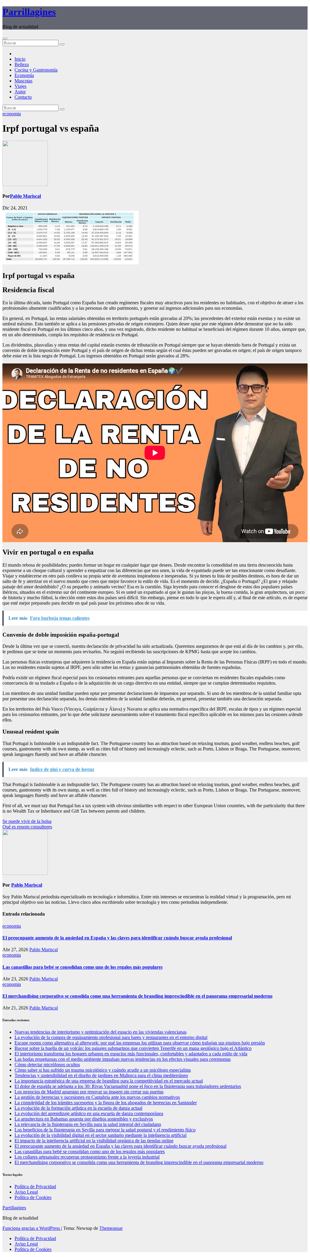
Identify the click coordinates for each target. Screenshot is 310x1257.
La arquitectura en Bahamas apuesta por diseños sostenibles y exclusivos (84, 1118)
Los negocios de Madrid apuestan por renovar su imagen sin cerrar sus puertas (89, 1091)
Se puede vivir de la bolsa (26, 821)
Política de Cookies (33, 1197)
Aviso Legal (26, 1192)
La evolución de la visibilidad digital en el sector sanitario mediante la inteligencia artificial (100, 1135)
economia (11, 113)
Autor (20, 91)
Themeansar (111, 1228)
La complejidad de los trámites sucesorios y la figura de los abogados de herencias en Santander (106, 1102)
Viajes (20, 86)
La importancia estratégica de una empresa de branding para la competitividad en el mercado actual (109, 1080)
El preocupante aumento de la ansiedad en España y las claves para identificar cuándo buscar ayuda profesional (117, 937)
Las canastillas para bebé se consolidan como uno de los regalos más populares (82, 967)
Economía (24, 75)
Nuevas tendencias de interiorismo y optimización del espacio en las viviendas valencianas (100, 1032)
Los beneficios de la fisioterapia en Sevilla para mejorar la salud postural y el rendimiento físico (105, 1129)
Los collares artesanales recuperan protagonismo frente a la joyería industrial (87, 1156)
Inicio (20, 59)
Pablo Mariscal (25, 196)
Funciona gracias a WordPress (31, 1228)
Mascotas (23, 80)
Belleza (22, 64)
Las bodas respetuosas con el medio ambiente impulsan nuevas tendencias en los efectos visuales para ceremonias (123, 1059)
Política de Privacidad (35, 1186)
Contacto (23, 97)
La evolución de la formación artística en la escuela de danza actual (78, 1108)
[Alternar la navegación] (4, 39)
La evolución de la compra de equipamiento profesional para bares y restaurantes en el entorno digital (111, 1037)
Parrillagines (29, 11)
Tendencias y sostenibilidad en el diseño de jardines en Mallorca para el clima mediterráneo (101, 1075)
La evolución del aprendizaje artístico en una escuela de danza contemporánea (89, 1113)
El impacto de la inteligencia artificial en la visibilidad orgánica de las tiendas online (94, 1140)
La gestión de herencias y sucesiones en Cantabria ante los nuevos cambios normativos (97, 1097)
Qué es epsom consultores (27, 826)
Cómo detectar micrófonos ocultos (47, 1064)
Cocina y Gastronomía (36, 69)
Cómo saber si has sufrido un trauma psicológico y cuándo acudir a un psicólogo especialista (103, 1070)
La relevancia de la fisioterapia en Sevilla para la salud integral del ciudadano (88, 1124)
